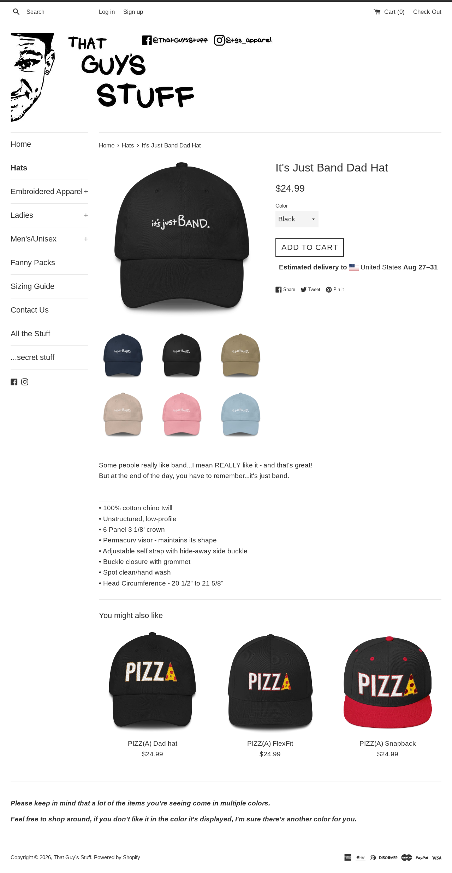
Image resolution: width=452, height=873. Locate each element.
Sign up (133, 11)
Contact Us (30, 309)
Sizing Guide (32, 286)
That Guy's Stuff (72, 857)
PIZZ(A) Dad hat (152, 743)
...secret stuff (32, 357)
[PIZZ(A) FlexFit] (269, 680)
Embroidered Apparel (49, 191)
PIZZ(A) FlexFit (270, 743)
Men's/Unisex (49, 238)
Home (21, 144)
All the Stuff (30, 333)
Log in (107, 11)
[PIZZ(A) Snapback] (387, 680)
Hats (19, 167)
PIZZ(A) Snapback (387, 743)
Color (281, 206)
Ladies (49, 215)
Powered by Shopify (117, 857)
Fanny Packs (33, 262)
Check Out (427, 11)
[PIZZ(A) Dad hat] (152, 680)
